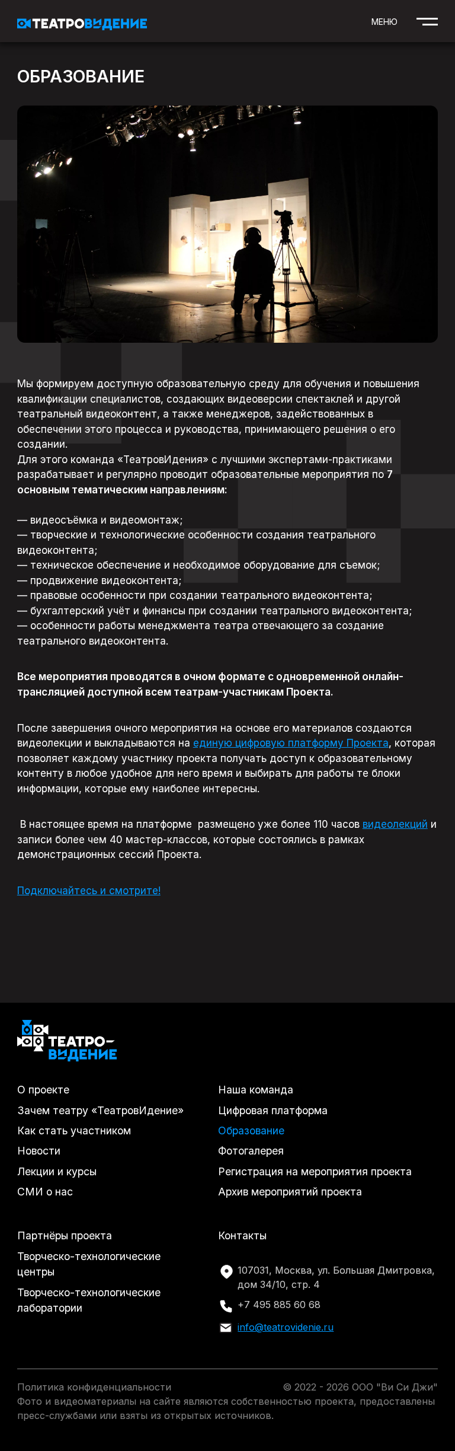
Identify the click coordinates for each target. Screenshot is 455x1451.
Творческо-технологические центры (89, 1264)
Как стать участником (74, 1130)
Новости (38, 1150)
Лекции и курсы (57, 1171)
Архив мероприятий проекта (290, 1191)
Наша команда (255, 1089)
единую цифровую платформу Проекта (291, 743)
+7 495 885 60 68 (279, 1304)
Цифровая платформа (273, 1110)
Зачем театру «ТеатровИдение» (100, 1110)
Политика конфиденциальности (94, 1387)
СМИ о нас (45, 1191)
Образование (251, 1130)
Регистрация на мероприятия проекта (315, 1171)
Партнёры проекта (64, 1235)
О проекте (43, 1089)
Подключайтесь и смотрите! (89, 891)
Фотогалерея (251, 1150)
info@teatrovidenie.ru (286, 1327)
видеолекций (395, 824)
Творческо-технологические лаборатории (89, 1300)
